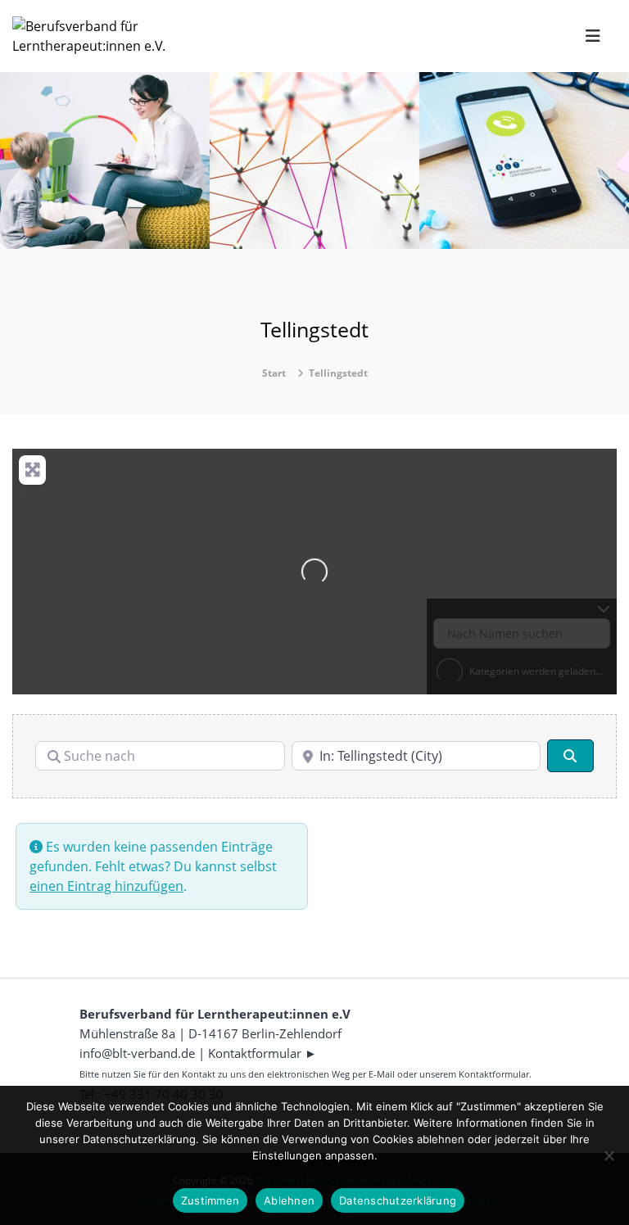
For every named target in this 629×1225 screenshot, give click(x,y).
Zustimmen (210, 1200)
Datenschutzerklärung (397, 1200)
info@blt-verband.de (137, 1053)
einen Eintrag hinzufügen (106, 886)
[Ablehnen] (608, 1155)
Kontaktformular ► (262, 1053)
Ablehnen (289, 1200)
